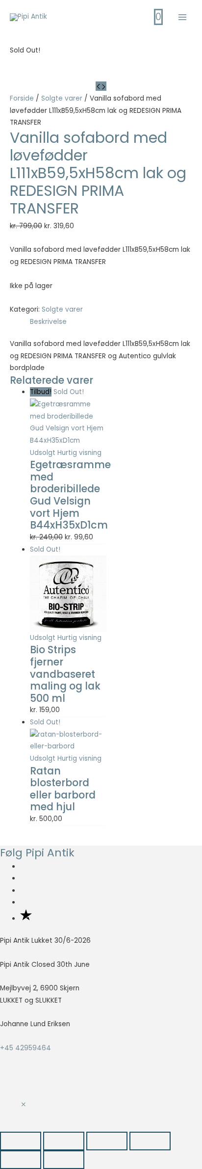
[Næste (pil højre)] (63, 1159)
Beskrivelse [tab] (48, 321)
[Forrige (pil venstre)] (20, 1159)
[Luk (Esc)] (150, 1141)
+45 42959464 (25, 1048)
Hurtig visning (79, 452)
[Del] (106, 1141)
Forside (22, 98)
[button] (23, 1105)
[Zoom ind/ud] (20, 1141)
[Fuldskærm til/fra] (63, 1141)
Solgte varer (61, 98)
